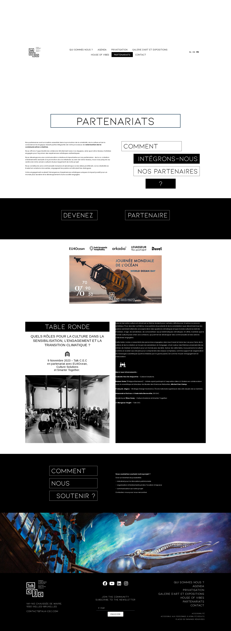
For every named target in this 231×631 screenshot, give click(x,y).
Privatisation (119, 49)
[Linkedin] (119, 583)
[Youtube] (112, 583)
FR (197, 52)
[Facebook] (105, 583)
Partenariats (122, 54)
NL (190, 52)
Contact (140, 54)
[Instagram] (126, 583)
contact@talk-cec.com (42, 611)
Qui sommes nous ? (81, 49)
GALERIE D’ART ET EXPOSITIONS (149, 49)
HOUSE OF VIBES (100, 54)
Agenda (102, 49)
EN (194, 52)
